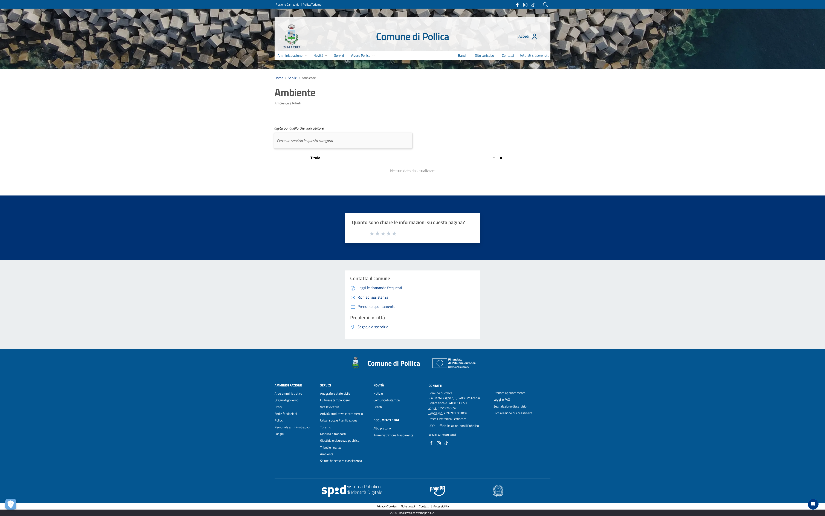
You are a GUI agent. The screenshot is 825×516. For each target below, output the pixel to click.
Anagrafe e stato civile (335, 393)
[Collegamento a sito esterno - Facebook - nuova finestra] (517, 4)
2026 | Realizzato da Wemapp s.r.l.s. (412, 512)
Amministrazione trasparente (393, 435)
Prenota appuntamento (509, 392)
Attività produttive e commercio (341, 413)
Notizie (378, 393)
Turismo (325, 427)
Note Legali (408, 506)
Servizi (292, 77)
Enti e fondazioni (286, 413)
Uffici (278, 407)
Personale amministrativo (292, 427)
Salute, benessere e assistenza (341, 460)
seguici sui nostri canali (443, 434)
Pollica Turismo (312, 4)
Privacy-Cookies (386, 506)
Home (279, 77)
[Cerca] (545, 4)
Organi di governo (286, 400)
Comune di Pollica (412, 36)
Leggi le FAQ (501, 399)
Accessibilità (441, 506)
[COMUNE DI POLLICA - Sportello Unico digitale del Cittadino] (291, 36)
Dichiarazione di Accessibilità (512, 413)
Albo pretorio (382, 428)
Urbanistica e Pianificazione (339, 420)
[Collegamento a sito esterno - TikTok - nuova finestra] (533, 4)
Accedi (524, 36)
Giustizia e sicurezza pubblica (339, 440)
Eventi (377, 407)
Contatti (435, 385)
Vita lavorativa (329, 407)
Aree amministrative (288, 393)
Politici (279, 420)
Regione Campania (287, 4)
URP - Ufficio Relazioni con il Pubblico (454, 425)
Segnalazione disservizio (510, 406)
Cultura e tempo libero (335, 400)
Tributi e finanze (331, 447)
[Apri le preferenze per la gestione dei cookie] (10, 504)
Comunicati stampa (386, 400)
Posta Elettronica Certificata (447, 418)
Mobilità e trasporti (333, 433)
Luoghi (279, 433)
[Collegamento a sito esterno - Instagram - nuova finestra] (525, 4)
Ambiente (326, 454)
